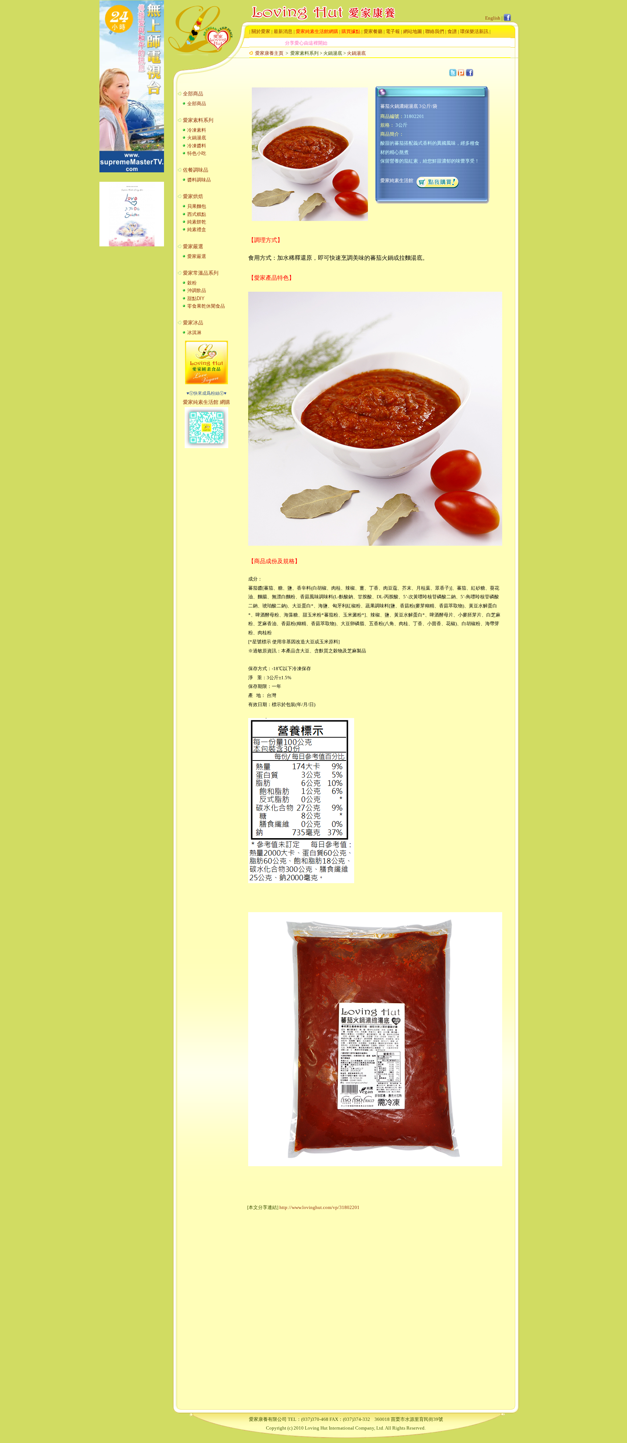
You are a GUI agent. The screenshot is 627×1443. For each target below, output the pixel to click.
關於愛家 (260, 31)
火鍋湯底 (356, 53)
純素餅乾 (196, 222)
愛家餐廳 (373, 31)
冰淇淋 (193, 332)
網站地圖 (412, 31)
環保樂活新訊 (474, 31)
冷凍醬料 (196, 145)
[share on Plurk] (461, 72)
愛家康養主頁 (269, 53)
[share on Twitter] (452, 72)
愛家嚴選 (196, 256)
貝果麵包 (196, 206)
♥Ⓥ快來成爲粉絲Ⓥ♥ (206, 393)
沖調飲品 (196, 290)
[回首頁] (316, 7)
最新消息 (283, 31)
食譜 (452, 31)
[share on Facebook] (469, 72)
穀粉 (191, 283)
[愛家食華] (206, 382)
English (492, 18)
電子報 (393, 31)
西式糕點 (196, 214)
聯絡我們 (434, 31)
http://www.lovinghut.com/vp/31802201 (319, 1207)
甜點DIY (195, 298)
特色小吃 (196, 153)
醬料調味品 (198, 180)
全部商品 (196, 103)
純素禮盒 (196, 229)
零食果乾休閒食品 (205, 306)
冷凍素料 (196, 130)
